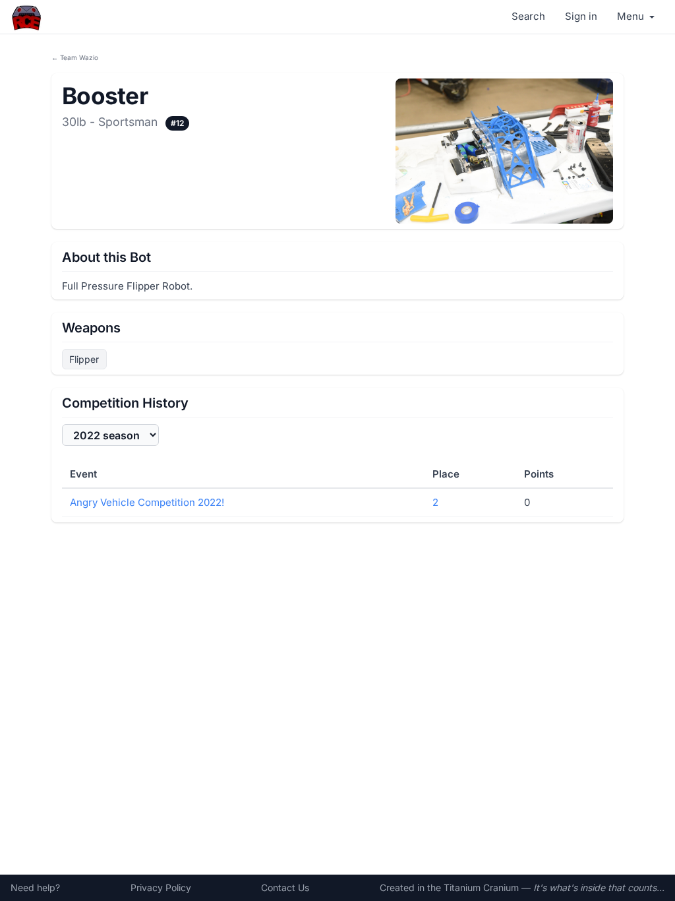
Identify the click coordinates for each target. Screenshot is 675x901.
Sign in (581, 16)
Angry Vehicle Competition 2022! (147, 502)
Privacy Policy (161, 887)
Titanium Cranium (481, 887)
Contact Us (285, 887)
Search (528, 16)
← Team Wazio (74, 57)
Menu (632, 16)
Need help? (35, 887)
